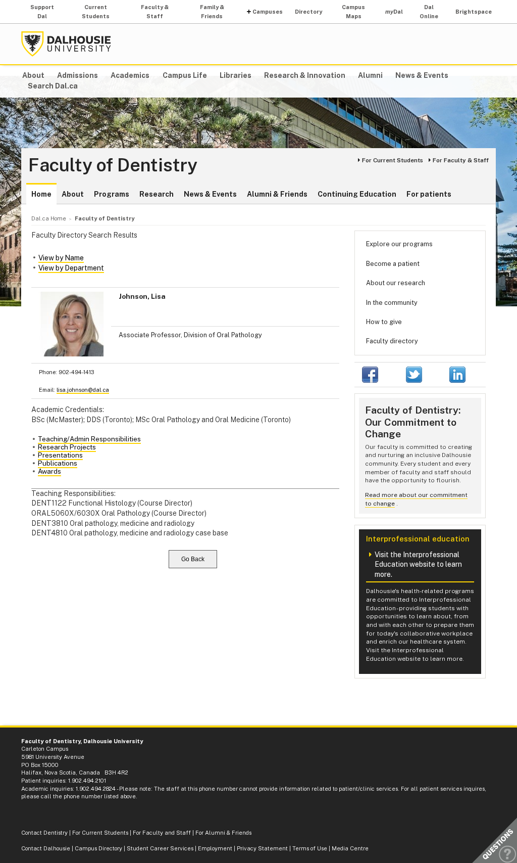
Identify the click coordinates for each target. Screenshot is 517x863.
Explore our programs (399, 244)
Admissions (77, 75)
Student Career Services (160, 848)
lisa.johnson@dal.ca (83, 390)
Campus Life (185, 75)
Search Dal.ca (53, 86)
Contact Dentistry (44, 832)
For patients (428, 194)
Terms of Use (309, 848)
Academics (130, 75)
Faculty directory (392, 341)
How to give (384, 322)
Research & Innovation (304, 75)
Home (41, 194)
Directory (308, 12)
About (33, 75)
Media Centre (350, 848)
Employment (215, 848)
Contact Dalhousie (45, 848)
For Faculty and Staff (162, 832)
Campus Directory (98, 848)
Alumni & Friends (277, 194)
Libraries (235, 75)
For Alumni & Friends (223, 832)
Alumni (370, 75)
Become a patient (393, 263)
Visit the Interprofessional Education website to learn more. (418, 564)
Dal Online (429, 11)
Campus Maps (353, 11)
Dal (394, 12)
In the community (392, 302)
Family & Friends (212, 11)
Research (156, 194)
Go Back (192, 559)
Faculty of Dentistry (112, 165)
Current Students (96, 11)
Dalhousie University (66, 44)
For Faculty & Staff (461, 160)
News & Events (421, 75)
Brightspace (473, 12)
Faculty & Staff (155, 11)
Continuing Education (357, 194)
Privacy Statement (262, 848)
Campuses (267, 12)
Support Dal (42, 11)
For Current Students (392, 160)
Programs (111, 194)
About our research (395, 283)
